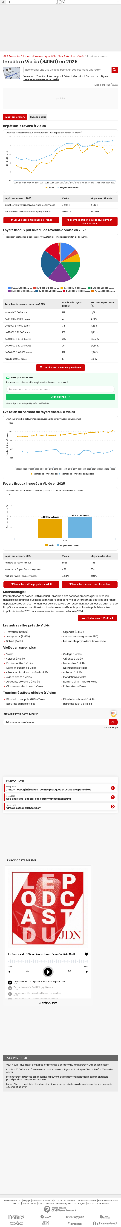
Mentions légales (63, 1203)
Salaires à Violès (15, 658)
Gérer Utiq (16, 1203)
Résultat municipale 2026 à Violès (25, 699)
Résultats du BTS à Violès (77, 703)
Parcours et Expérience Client (23, 806)
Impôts (26, 56)
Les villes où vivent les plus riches (62, 367)
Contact (58, 1201)
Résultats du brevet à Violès (79, 699)
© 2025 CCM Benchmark (98, 1203)
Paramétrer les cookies (108, 1201)
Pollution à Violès (72, 672)
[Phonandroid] (104, 1223)
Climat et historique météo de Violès (27, 672)
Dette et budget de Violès (21, 668)
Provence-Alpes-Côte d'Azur (48, 56)
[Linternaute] (75, 1217)
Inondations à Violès (74, 677)
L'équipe (26, 1201)
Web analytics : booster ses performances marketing (38, 797)
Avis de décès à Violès (19, 677)
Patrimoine (14, 56)
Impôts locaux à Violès (96, 618)
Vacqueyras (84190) (18, 636)
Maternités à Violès (74, 663)
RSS (40, 1203)
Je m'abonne (58, 397)
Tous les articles (29, 1203)
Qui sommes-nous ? (12, 1201)
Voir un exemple (111, 727)
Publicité (49, 1201)
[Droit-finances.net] (104, 1217)
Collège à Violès (72, 654)
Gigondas (78, 76)
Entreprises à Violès (74, 686)
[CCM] (45, 1217)
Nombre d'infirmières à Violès (80, 681)
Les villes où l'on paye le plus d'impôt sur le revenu (91, 221)
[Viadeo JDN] (45, 1223)
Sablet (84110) (14, 641)
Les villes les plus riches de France (33, 220)
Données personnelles (86, 1201)
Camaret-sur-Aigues (97, 76)
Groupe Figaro (78, 1203)
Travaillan (41, 76)
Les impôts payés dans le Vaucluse (84, 641)
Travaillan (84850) (17, 632)
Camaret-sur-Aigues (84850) (80, 636)
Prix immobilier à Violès (19, 663)
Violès (81, 56)
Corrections (48, 1203)
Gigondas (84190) (73, 632)
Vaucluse (70, 56)
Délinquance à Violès (75, 668)
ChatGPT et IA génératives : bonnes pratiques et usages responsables (48, 788)
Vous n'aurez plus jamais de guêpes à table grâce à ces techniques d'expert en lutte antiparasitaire (57, 1065)
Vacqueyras (55, 76)
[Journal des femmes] (16, 1217)
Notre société (37, 1201)
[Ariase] (75, 1223)
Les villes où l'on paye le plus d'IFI (33, 584)
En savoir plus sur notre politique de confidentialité (27, 403)
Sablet (67, 76)
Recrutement (69, 1201)
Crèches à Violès (73, 658)
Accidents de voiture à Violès (23, 681)
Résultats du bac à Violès (20, 703)
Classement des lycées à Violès (24, 686)
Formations (15, 780)
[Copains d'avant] (16, 1223)
